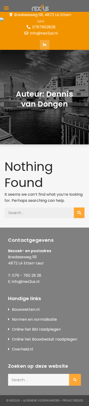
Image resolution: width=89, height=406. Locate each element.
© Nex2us (13, 400)
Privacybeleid (73, 400)
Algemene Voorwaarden (41, 400)
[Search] (79, 212)
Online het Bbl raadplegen (36, 329)
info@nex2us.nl (44, 33)
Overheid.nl (22, 349)
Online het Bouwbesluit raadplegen (44, 339)
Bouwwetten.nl (25, 309)
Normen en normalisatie (34, 319)
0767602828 (44, 27)
